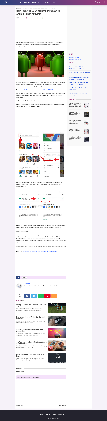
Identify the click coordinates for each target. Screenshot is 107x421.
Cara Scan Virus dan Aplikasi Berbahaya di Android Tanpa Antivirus (38, 12)
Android (40, 2)
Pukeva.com (57, 418)
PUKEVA (4, 2)
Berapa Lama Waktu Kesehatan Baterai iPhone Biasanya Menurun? (74, 113)
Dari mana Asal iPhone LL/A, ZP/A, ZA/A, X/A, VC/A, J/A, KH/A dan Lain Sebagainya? (75, 105)
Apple (21, 2)
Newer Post (20, 405)
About (41, 414)
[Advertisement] (41, 30)
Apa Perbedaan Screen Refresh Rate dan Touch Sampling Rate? (29, 330)
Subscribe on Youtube (74, 59)
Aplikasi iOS (27, 2)
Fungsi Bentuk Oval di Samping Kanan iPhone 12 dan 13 (74, 130)
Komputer (46, 2)
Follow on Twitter (73, 57)
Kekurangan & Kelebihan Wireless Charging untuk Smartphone (30, 317)
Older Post (62, 405)
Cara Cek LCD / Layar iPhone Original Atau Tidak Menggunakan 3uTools (75, 122)
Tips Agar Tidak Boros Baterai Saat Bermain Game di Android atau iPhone (31, 342)
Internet (53, 2)
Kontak (54, 414)
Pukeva (28, 283)
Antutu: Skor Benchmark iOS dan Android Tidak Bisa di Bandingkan (40, 251)
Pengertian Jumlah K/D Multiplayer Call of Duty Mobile (30, 355)
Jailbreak (34, 2)
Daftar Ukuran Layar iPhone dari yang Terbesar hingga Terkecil (75, 138)
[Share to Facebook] (27, 296)
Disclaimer (47, 414)
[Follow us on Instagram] (93, 2)
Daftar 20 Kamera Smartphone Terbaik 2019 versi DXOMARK (38, 89)
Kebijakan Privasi (62, 414)
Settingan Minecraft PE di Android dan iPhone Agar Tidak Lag (31, 305)
